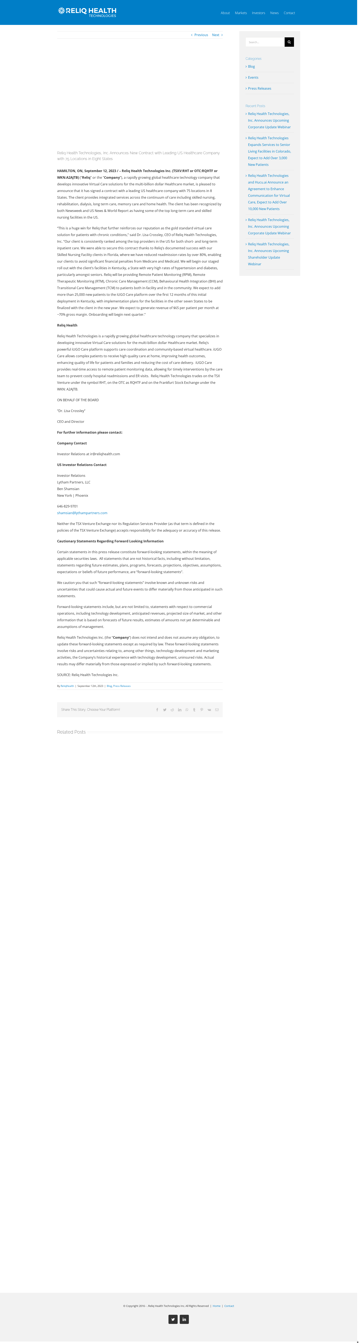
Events (253, 77)
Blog (109, 686)
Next (215, 35)
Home (216, 1306)
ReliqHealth (67, 686)
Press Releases (122, 686)
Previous (201, 35)
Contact (229, 1306)
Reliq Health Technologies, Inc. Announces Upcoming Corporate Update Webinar (269, 120)
